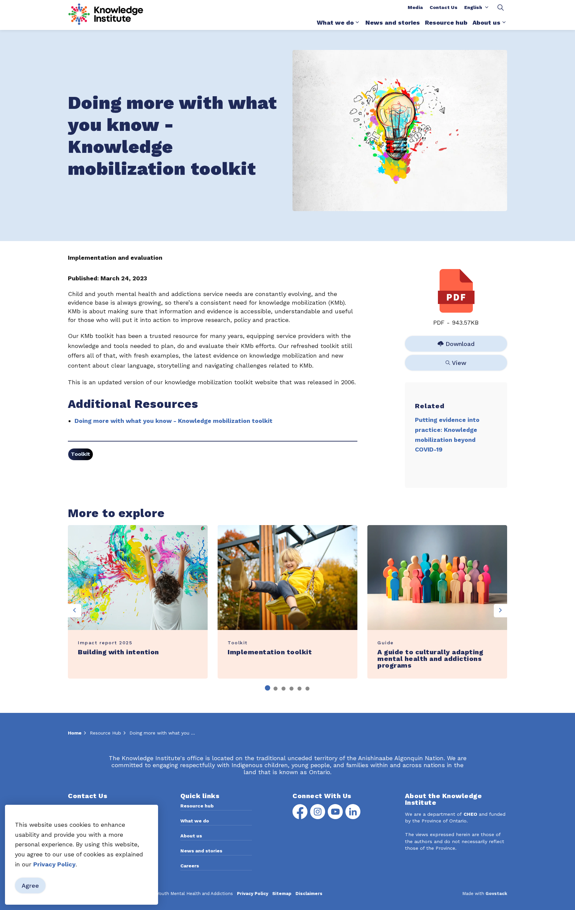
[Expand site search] (500, 7)
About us (486, 22)
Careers (189, 865)
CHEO (470, 814)
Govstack (496, 893)
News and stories (392, 22)
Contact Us (444, 7)
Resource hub (446, 22)
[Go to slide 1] (267, 688)
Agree (30, 885)
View (456, 361)
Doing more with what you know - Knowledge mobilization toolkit (174, 420)
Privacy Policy (252, 893)
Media (415, 7)
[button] (399, 130)
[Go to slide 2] (276, 689)
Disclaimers (308, 893)
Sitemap (281, 893)
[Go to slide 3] (284, 689)
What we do (335, 22)
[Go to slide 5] (299, 689)
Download (456, 342)
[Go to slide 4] (291, 689)
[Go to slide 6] (307, 689)
